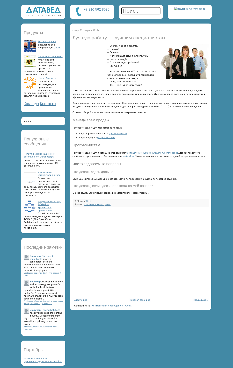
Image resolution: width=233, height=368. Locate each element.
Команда (31, 104)
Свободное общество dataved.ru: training (41, 273)
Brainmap (35, 256)
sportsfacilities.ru (118, 133)
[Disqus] (140, 252)
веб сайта (128, 156)
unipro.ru (28, 358)
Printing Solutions (50, 310)
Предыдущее (200, 300)
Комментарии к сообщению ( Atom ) (112, 305)
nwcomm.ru (40, 358)
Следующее (80, 300)
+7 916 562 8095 (96, 9)
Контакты (48, 104)
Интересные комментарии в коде (49, 173)
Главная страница (140, 300)
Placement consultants (41, 257)
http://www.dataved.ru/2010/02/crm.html (40, 327)
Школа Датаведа (47, 78)
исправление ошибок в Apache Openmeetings (152, 152)
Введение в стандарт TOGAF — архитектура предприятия (49, 205)
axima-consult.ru (53, 361)
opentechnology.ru (34, 361)
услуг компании (106, 137)
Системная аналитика (50, 56)
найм (108, 204)
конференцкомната (94, 204)
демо (58, 47)
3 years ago (47, 304)
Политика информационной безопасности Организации (39, 155)
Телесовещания (47, 41)
